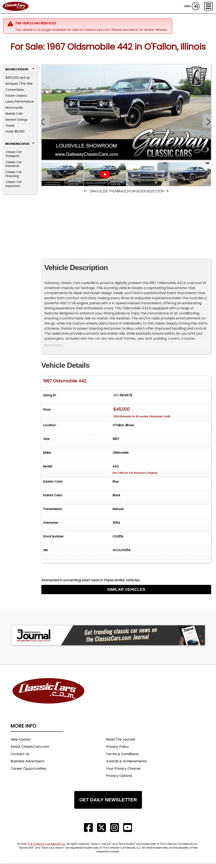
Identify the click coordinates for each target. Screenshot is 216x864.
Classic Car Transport (13, 154)
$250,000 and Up (17, 78)
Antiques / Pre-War (19, 84)
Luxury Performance (19, 102)
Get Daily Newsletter (108, 799)
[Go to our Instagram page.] (114, 827)
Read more (53, 345)
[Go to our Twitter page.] (101, 827)
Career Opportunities (28, 768)
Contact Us (20, 754)
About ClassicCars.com (30, 746)
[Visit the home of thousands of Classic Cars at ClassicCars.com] (18, 6)
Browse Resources (17, 144)
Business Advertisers (27, 761)
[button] (207, 121)
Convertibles (14, 90)
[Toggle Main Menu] (208, 6)
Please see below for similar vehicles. (140, 30)
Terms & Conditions (122, 754)
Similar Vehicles (126, 589)
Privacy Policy (117, 746)
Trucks (10, 126)
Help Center (21, 739)
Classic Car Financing (13, 174)
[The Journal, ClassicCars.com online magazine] (108, 635)
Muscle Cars (14, 114)
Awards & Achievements (126, 761)
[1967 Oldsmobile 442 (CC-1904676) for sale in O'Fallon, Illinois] (126, 112)
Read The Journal (120, 739)
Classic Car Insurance (13, 164)
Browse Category (16, 69)
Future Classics (16, 96)
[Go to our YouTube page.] (127, 827)
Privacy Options (119, 775)
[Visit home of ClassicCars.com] (48, 697)
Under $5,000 (14, 132)
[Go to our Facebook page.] (88, 827)
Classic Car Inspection (13, 184)
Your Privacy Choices (123, 768)
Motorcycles (14, 108)
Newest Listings (16, 120)
